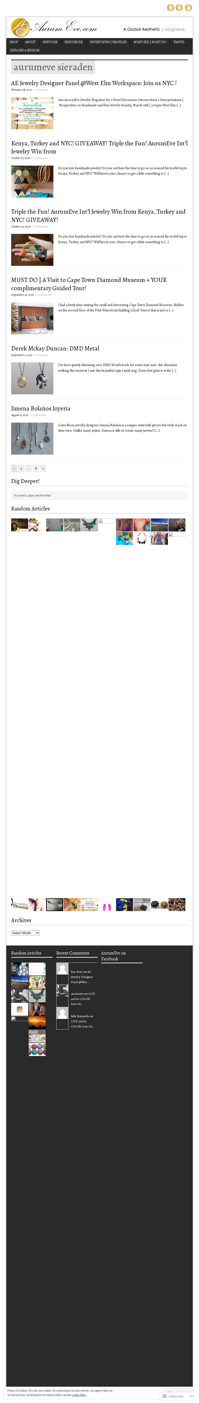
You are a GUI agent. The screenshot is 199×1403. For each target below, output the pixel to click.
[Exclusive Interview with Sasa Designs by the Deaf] (37, 1013)
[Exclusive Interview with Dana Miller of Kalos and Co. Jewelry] (141, 908)
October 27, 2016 (20, 158)
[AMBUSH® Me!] (37, 528)
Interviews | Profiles (108, 42)
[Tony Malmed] (141, 528)
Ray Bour (77, 972)
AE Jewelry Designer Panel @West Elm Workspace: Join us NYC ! (94, 83)
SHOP (14, 42)
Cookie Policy (79, 1395)
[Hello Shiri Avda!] (107, 881)
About (30, 42)
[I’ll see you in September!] (37, 1026)
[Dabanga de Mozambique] (89, 528)
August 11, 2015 (19, 415)
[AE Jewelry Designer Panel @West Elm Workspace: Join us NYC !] (89, 908)
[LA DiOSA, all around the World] (141, 542)
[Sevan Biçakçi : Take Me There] (176, 528)
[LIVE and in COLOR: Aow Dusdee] (37, 986)
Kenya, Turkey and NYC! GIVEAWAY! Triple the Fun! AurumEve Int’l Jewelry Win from (99, 147)
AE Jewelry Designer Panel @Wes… (82, 977)
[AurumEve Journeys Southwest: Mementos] (124, 542)
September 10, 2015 (22, 295)
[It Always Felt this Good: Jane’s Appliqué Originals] (37, 1053)
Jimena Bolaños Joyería (41, 408)
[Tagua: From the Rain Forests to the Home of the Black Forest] (159, 908)
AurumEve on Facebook (113, 956)
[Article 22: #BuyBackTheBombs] (19, 908)
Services (50, 42)
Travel (179, 42)
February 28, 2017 (21, 90)
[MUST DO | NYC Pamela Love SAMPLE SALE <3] (124, 528)
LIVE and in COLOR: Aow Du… (83, 999)
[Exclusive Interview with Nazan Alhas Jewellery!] (19, 528)
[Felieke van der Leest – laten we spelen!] (54, 528)
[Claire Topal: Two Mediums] (176, 895)
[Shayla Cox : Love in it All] (19, 999)
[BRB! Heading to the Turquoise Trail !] (159, 528)
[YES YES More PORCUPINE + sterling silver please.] (107, 908)
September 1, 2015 (21, 355)
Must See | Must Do (150, 42)
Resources (74, 42)
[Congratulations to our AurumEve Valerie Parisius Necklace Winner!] (19, 1379)
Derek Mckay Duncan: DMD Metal (55, 348)
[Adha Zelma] (37, 908)
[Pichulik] (159, 542)
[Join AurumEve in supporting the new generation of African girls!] (124, 908)
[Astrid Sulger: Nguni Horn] (176, 908)
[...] (178, 105)
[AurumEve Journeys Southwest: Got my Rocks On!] (72, 908)
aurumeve (77, 994)
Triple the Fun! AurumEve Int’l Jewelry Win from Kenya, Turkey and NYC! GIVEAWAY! (98, 215)
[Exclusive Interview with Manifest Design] (72, 528)
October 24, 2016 (21, 226)
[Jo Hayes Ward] (19, 1013)
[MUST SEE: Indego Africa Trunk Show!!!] (37, 973)
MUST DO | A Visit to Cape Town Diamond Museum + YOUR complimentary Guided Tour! (89, 284)
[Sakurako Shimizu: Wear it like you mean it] (54, 908)
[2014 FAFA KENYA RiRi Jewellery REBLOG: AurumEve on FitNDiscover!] (19, 973)
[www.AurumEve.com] (99, 27)
